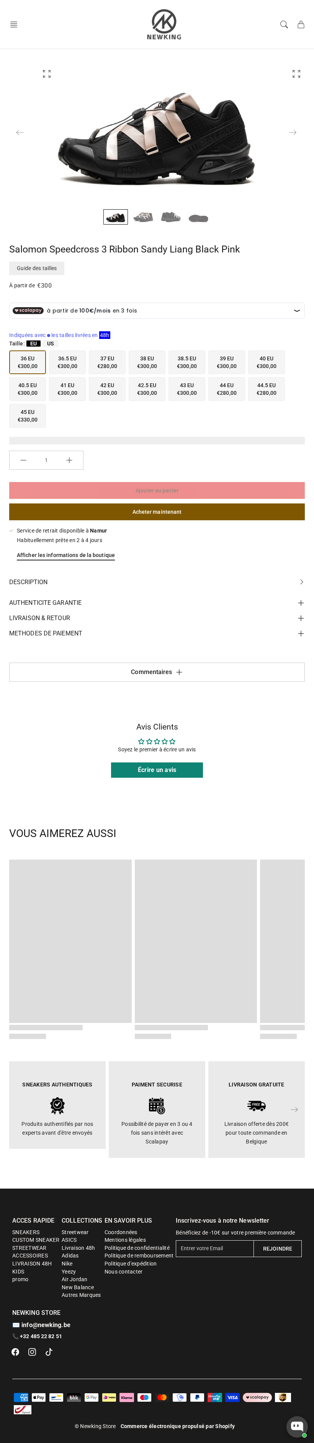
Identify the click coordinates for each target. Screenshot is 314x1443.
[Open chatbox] (297, 1427)
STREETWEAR (29, 1248)
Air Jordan (75, 1279)
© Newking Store (95, 1426)
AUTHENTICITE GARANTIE (45, 602)
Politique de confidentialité (137, 1248)
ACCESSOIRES (30, 1255)
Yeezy (69, 1272)
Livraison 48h (78, 1248)
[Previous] (19, 132)
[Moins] (23, 460)
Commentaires (151, 672)
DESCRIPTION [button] (28, 582)
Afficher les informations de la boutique (66, 555)
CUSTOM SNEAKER (36, 1240)
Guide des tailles (37, 268)
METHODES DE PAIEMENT (45, 633)
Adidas (70, 1255)
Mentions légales (125, 1240)
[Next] (292, 132)
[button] (16, 24)
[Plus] (69, 460)
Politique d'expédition (131, 1264)
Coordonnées (121, 1232)
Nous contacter (124, 1272)
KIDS (18, 1272)
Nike (67, 1264)
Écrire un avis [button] (157, 770)
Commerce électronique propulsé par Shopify (178, 1426)
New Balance (78, 1287)
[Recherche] (284, 24)
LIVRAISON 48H (32, 1264)
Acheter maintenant (157, 512)
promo (20, 1279)
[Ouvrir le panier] (301, 24)
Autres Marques (81, 1295)
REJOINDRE (277, 1249)
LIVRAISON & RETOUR (39, 618)
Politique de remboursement (139, 1255)
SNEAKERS (25, 1232)
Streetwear (75, 1232)
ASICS (69, 1240)
